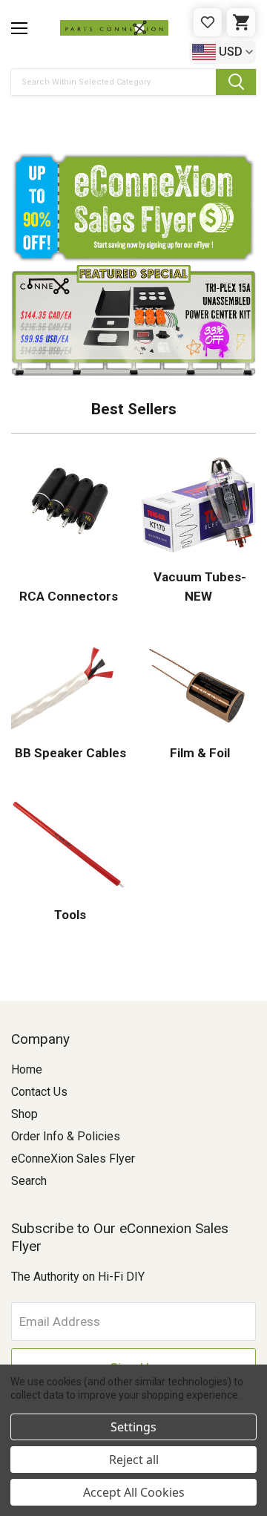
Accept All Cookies (134, 1492)
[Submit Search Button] (236, 82)
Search (29, 1181)
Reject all (134, 1459)
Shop (24, 1114)
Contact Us (39, 1092)
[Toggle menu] (19, 28)
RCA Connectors (68, 596)
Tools (68, 914)
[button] (133, 118)
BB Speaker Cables (69, 752)
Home (26, 1069)
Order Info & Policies (65, 1136)
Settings (133, 1427)
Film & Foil (198, 752)
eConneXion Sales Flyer (73, 1158)
